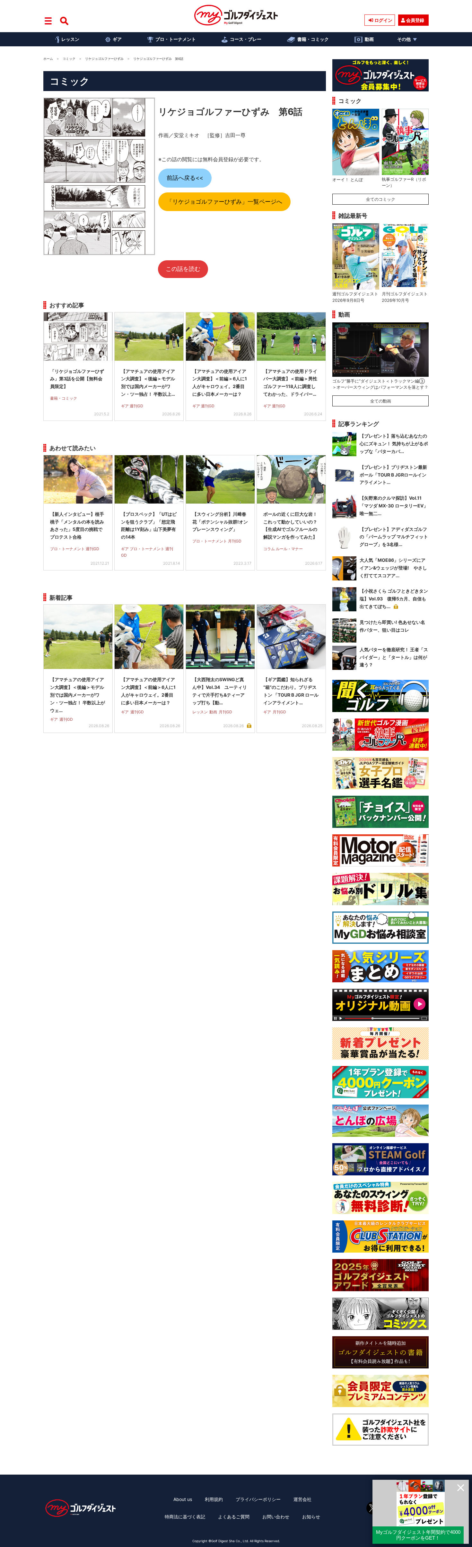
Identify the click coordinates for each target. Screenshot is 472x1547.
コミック (69, 58)
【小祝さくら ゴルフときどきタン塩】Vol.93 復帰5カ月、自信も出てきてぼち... (394, 598)
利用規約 (214, 1499)
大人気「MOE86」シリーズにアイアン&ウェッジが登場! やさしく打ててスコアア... (393, 567)
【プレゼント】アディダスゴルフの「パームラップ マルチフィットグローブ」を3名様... (394, 536)
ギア (117, 39)
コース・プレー (245, 39)
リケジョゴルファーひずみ (104, 58)
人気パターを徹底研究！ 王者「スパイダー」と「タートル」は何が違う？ (394, 657)
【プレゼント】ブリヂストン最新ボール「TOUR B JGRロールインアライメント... (393, 474)
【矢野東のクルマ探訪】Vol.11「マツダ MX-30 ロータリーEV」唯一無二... (394, 505)
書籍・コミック (313, 39)
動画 (369, 39)
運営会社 (302, 1499)
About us (182, 1499)
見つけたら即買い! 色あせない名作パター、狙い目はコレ (392, 626)
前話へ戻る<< (185, 177)
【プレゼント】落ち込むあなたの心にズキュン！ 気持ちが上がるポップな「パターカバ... (394, 443)
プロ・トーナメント (175, 39)
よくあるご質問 (233, 1516)
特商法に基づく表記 (185, 1516)
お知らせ (311, 1516)
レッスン (70, 39)
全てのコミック (380, 199)
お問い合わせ (275, 1516)
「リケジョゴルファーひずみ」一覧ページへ (224, 201)
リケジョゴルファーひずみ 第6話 (230, 111)
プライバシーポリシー (258, 1499)
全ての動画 (380, 400)
